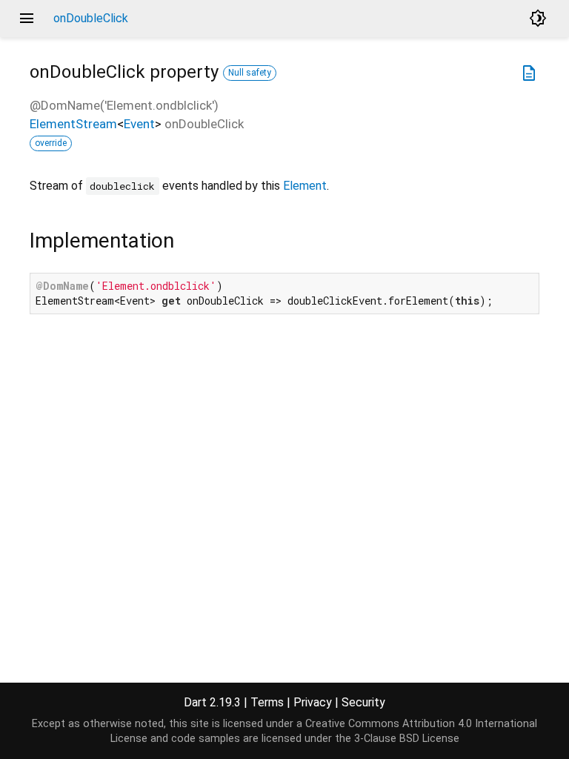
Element (305, 186)
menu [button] (27, 18)
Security (363, 702)
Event (139, 123)
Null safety (249, 72)
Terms (267, 702)
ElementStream (73, 123)
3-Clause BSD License (406, 738)
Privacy (312, 702)
